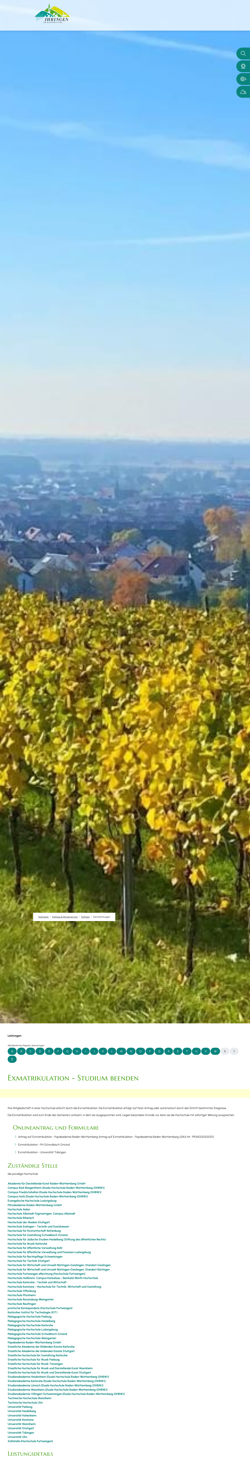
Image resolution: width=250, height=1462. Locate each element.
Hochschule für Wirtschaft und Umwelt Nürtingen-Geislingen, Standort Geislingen (59, 1265)
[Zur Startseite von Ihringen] (52, 13)
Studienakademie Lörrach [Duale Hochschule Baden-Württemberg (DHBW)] (55, 1385)
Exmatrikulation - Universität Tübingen (42, 1152)
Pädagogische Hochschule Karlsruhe (30, 1325)
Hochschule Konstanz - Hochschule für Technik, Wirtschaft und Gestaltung (54, 1286)
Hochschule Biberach (21, 1217)
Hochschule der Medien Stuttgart (29, 1222)
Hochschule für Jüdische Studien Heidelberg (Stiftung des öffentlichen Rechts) (57, 1239)
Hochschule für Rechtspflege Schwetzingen (35, 1256)
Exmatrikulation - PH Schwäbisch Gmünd (44, 1144)
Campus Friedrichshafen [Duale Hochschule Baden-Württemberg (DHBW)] (54, 1192)
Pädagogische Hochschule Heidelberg (31, 1321)
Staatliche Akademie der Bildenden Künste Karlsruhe (41, 1346)
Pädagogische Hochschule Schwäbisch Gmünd (37, 1334)
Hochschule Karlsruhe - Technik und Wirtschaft (37, 1282)
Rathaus (85, 916)
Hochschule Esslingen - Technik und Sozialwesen (38, 1226)
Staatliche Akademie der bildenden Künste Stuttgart (41, 1351)
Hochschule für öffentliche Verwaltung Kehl (35, 1248)
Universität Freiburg (20, 1406)
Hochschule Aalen (19, 1209)
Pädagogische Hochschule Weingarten (32, 1338)
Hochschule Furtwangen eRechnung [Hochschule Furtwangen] (46, 1273)
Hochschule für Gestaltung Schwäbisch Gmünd (38, 1235)
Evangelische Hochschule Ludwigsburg (32, 1200)
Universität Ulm (17, 1437)
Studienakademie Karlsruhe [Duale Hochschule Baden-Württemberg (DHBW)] (56, 1381)
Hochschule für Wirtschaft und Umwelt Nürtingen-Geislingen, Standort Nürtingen (59, 1269)
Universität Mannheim (22, 1424)
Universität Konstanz (21, 1419)
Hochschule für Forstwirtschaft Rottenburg (34, 1230)
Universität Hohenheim (22, 1415)
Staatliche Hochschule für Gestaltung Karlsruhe (38, 1355)
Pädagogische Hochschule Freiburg (30, 1316)
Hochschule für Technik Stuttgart (29, 1260)
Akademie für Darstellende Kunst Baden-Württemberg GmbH (46, 1183)
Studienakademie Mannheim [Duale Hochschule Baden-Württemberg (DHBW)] (57, 1389)
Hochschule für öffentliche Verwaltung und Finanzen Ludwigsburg (49, 1252)
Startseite (43, 916)
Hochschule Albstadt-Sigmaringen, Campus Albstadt (41, 1213)
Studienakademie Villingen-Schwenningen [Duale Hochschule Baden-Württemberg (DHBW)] (66, 1394)
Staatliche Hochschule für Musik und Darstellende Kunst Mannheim (50, 1368)
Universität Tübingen (21, 1432)
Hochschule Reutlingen (22, 1303)
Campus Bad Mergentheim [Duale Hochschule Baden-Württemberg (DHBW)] (56, 1187)
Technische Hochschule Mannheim (29, 1398)
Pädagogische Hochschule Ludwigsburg (33, 1329)
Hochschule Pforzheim (22, 1295)
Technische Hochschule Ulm (25, 1402)
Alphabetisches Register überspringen (26, 1045)
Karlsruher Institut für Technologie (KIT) (32, 1312)
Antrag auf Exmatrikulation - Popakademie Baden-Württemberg (58, 1136)
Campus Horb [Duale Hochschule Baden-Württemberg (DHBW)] (48, 1196)
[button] (243, 66)
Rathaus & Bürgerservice (65, 916)
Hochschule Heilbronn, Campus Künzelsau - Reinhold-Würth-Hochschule (53, 1278)
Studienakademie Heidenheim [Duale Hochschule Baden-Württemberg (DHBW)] (58, 1376)
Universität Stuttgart (21, 1428)
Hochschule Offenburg (22, 1291)
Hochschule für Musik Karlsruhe (27, 1243)
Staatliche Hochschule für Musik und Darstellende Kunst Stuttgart (49, 1372)
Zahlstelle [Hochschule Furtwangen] (30, 1441)
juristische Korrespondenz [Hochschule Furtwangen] (40, 1308)
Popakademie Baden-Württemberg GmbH (34, 1342)
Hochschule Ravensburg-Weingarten (31, 1299)
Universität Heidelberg (22, 1411)
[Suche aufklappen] (243, 53)
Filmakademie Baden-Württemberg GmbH (35, 1205)
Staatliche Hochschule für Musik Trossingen (35, 1363)
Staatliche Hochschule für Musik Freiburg (34, 1359)
